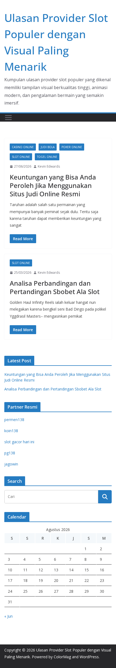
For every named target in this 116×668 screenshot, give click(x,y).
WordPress (89, 656)
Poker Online (72, 147)
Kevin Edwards (49, 166)
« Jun (8, 616)
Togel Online (47, 157)
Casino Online (23, 147)
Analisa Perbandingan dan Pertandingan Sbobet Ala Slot (55, 287)
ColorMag (62, 656)
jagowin (11, 464)
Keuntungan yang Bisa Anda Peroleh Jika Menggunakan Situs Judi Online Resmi (53, 185)
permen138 (14, 419)
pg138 (9, 452)
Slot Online (21, 157)
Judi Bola (47, 147)
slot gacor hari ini (19, 441)
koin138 (11, 430)
